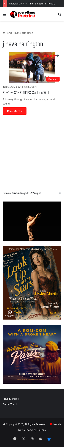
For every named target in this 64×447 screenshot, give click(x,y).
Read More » (14, 111)
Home (8, 32)
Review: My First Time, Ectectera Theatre (32, 3)
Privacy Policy (11, 398)
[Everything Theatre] (23, 14)
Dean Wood (11, 87)
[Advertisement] (32, 154)
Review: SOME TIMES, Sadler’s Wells (26, 92)
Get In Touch (10, 404)
